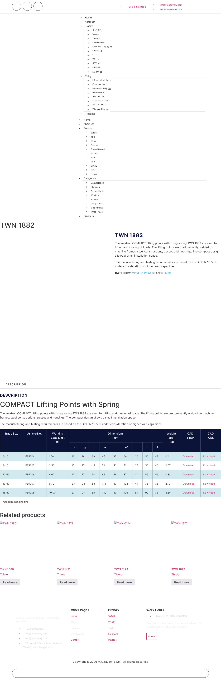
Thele (111, 628)
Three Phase (100, 109)
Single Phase (100, 105)
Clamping (98, 84)
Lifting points (101, 101)
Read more (10, 582)
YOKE (111, 622)
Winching (98, 92)
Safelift (97, 30)
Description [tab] (16, 384)
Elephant (98, 42)
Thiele (96, 38)
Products (90, 113)
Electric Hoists (101, 88)
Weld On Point (141, 273)
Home (88, 17)
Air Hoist (98, 97)
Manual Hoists (101, 80)
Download (189, 456)
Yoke (95, 34)
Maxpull (97, 51)
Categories (91, 76)
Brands (89, 25)
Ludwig (97, 71)
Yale (95, 55)
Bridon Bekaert (102, 47)
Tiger (95, 59)
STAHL (96, 63)
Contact (75, 639)
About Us (90, 21)
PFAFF (96, 67)
